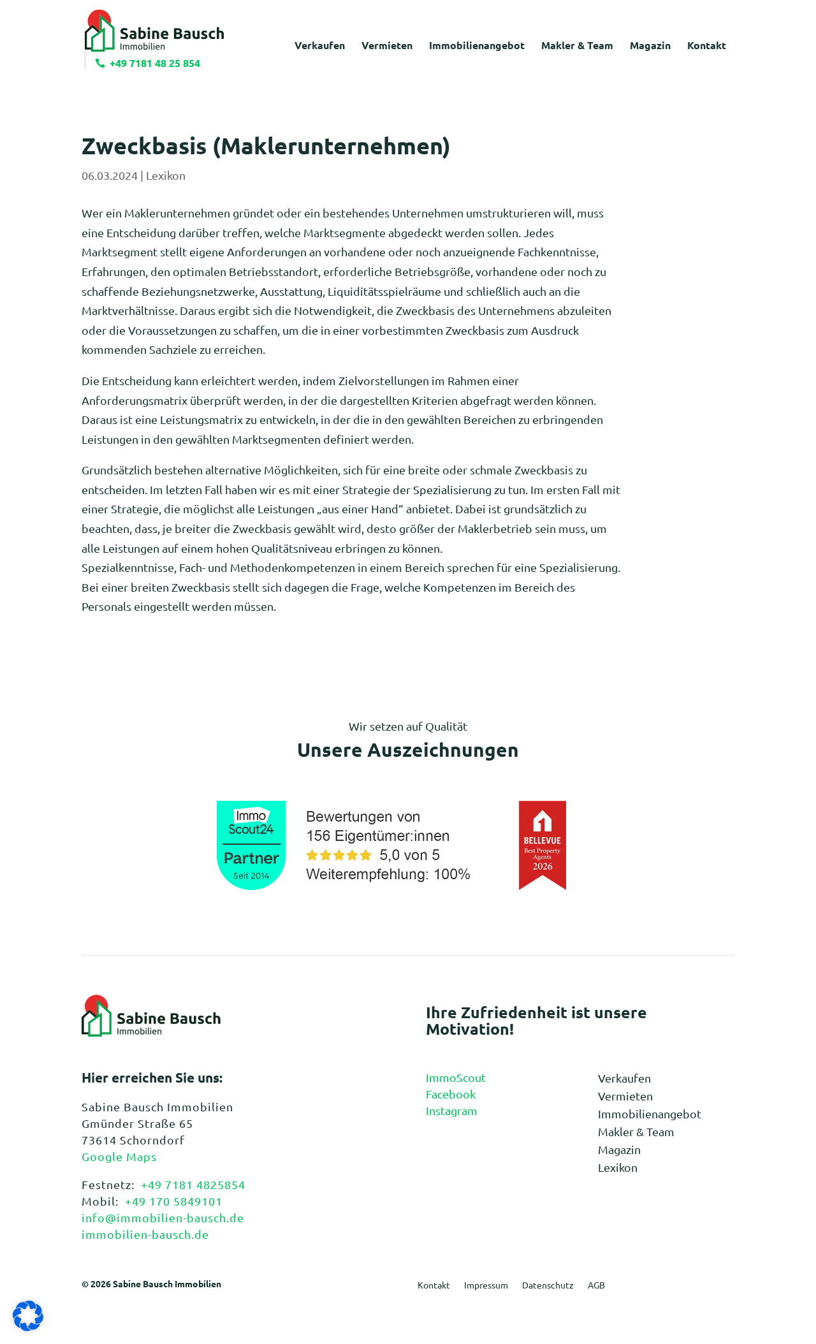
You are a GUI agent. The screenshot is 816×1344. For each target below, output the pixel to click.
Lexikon (166, 175)
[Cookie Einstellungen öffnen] (28, 1326)
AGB (596, 1285)
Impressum (486, 1285)
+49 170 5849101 (173, 1201)
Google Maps (119, 1156)
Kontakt (434, 1285)
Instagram (451, 1110)
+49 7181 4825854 (193, 1184)
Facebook (451, 1093)
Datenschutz (548, 1285)
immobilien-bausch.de (145, 1234)
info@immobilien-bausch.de (163, 1217)
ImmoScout (456, 1077)
